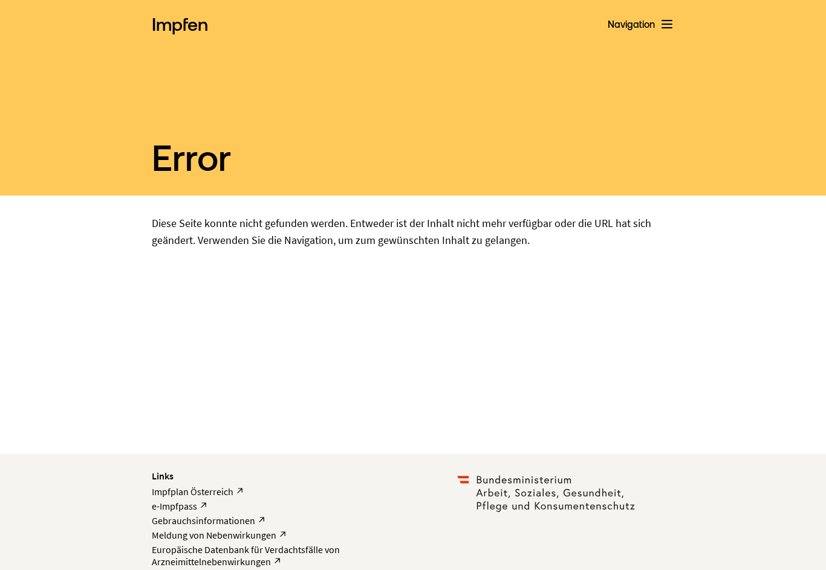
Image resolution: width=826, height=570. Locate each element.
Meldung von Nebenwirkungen (219, 535)
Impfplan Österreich (198, 491)
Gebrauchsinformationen (209, 520)
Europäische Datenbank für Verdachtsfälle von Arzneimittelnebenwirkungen (246, 555)
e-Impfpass (180, 506)
